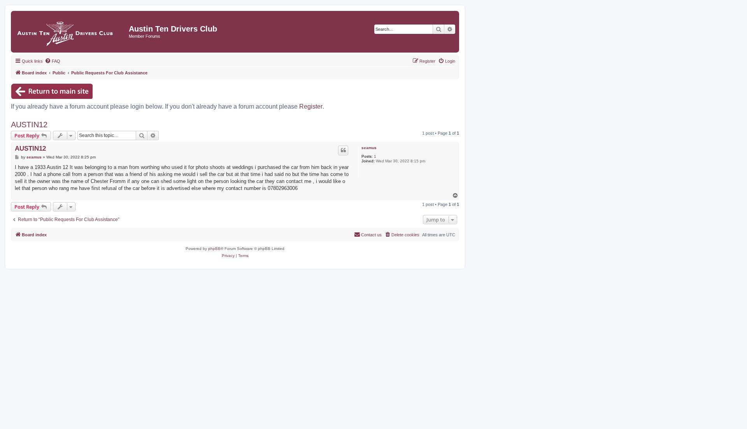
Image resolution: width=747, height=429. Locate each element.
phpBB (214, 248)
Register (311, 106)
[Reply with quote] (343, 150)
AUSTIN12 (29, 124)
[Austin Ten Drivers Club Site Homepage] (71, 32)
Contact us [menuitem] (371, 234)
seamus (369, 148)
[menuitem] (52, 61)
